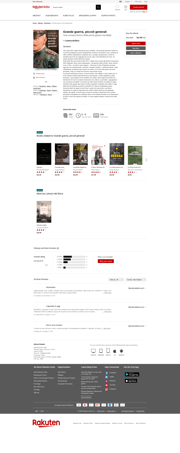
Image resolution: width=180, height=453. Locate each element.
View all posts (86, 397)
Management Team (40, 375)
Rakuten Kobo (41, 7)
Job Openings (62, 381)
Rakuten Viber (88, 423)
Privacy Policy (111, 411)
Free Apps (37, 384)
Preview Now (40, 73)
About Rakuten (141, 423)
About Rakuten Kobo (40, 372)
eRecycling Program (40, 381)
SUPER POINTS (108, 16)
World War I (37, 88)
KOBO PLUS (68, 16)
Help (145, 1)
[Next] (146, 160)
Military (54, 86)
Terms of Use (101, 411)
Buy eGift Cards (39, 387)
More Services (129, 423)
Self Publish (62, 372)
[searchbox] (76, 7)
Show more (107, 293)
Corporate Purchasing (65, 384)
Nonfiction (42, 86)
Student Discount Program (66, 378)
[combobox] (116, 279)
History (49, 86)
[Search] (98, 7)
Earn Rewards (37, 1)
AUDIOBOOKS (52, 16)
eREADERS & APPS (88, 16)
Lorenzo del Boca (72, 40)
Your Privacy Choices (127, 411)
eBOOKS (37, 16)
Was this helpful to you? (136, 288)
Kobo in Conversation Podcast (44, 378)
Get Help (37, 389)
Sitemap (36, 392)
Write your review (106, 261)
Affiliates (60, 375)
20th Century (37, 92)
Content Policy (140, 411)
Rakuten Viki (77, 423)
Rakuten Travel (117, 423)
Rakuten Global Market (102, 423)
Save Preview (40, 77)
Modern (54, 90)
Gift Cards (138, 1)
